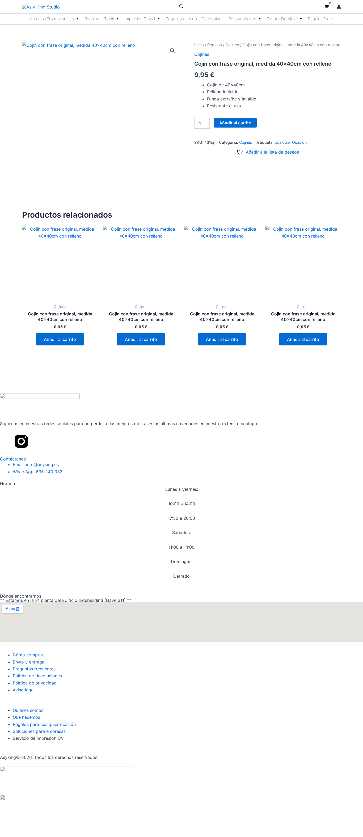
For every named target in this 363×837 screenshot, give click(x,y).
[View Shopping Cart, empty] (326, 7)
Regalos (92, 18)
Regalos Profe (320, 18)
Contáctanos (13, 459)
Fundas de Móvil (282, 18)
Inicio (199, 45)
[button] (181, 6)
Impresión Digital (140, 18)
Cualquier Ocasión (291, 142)
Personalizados (242, 18)
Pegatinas (175, 18)
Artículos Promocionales (52, 18)
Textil (109, 18)
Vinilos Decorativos (206, 18)
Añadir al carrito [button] (60, 339)
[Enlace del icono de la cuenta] (339, 7)
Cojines (232, 45)
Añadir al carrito (235, 122)
